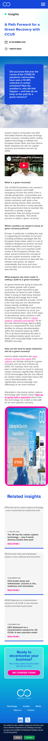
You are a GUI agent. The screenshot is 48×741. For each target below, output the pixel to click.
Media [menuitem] (38, 706)
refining (8, 361)
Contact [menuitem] (30, 710)
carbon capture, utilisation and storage (21, 319)
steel (34, 356)
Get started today (24, 672)
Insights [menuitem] (26, 706)
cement (8, 358)
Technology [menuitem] (12, 706)
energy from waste (22, 358)
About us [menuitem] (18, 710)
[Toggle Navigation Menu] (43, 4)
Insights (13, 14)
